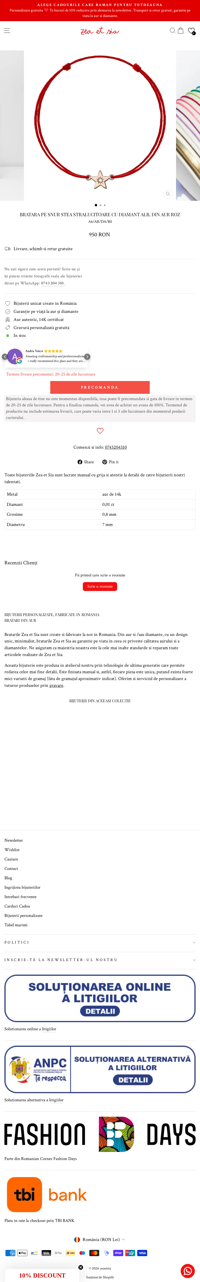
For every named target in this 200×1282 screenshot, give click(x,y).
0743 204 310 (53, 283)
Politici (17, 942)
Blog (8, 878)
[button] (191, 30)
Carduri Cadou (17, 906)
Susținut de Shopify (100, 1277)
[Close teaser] (80, 1267)
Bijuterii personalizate (23, 915)
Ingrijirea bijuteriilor (22, 887)
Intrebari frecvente (20, 897)
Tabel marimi (16, 925)
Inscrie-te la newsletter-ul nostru (61, 959)
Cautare (11, 859)
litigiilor (49, 1029)
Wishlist (12, 850)
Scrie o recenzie (100, 586)
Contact (11, 868)
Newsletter (13, 840)
